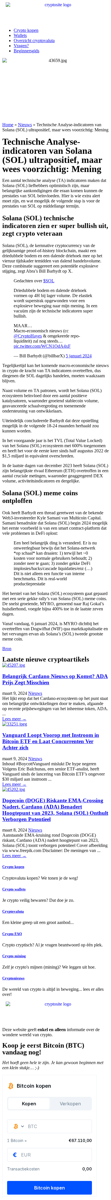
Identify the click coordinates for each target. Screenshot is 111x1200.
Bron (6, 648)
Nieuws (25, 124)
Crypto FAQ (12, 934)
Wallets (20, 35)
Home (7, 124)
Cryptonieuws (13, 978)
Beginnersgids (26, 50)
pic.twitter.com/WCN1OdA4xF (42, 346)
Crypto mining (14, 956)
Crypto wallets (14, 889)
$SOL (48, 280)
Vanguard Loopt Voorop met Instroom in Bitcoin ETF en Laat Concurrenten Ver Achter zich (50, 741)
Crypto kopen (26, 30)
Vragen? (21, 45)
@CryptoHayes (28, 335)
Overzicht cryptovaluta (34, 40)
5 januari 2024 (79, 355)
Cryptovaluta (13, 911)
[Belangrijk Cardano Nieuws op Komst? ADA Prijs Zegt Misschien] (13, 665)
